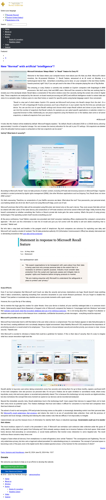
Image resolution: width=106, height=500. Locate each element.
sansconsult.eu (34, 475)
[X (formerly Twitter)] (5, 58)
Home (7, 29)
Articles (8, 34)
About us (8, 32)
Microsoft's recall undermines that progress (20, 413)
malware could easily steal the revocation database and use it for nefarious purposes (35, 311)
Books (7, 37)
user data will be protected (32, 234)
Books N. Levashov (16, 40)
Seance (7, 47)
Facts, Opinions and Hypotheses (12, 452)
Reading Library (14, 42)
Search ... (4, 24)
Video (7, 45)
